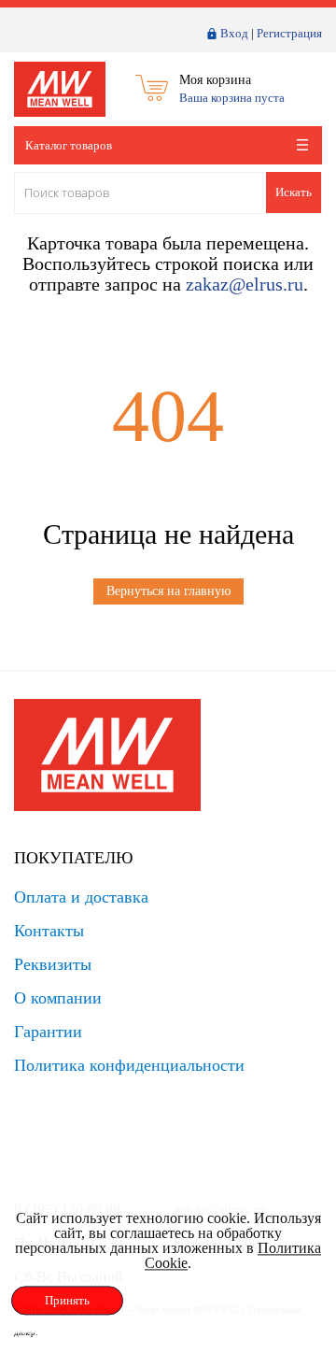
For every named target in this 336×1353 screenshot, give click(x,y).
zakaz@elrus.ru (244, 284)
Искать (293, 192)
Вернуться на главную (168, 591)
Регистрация (289, 33)
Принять (67, 1300)
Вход (234, 33)
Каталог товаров (68, 145)
